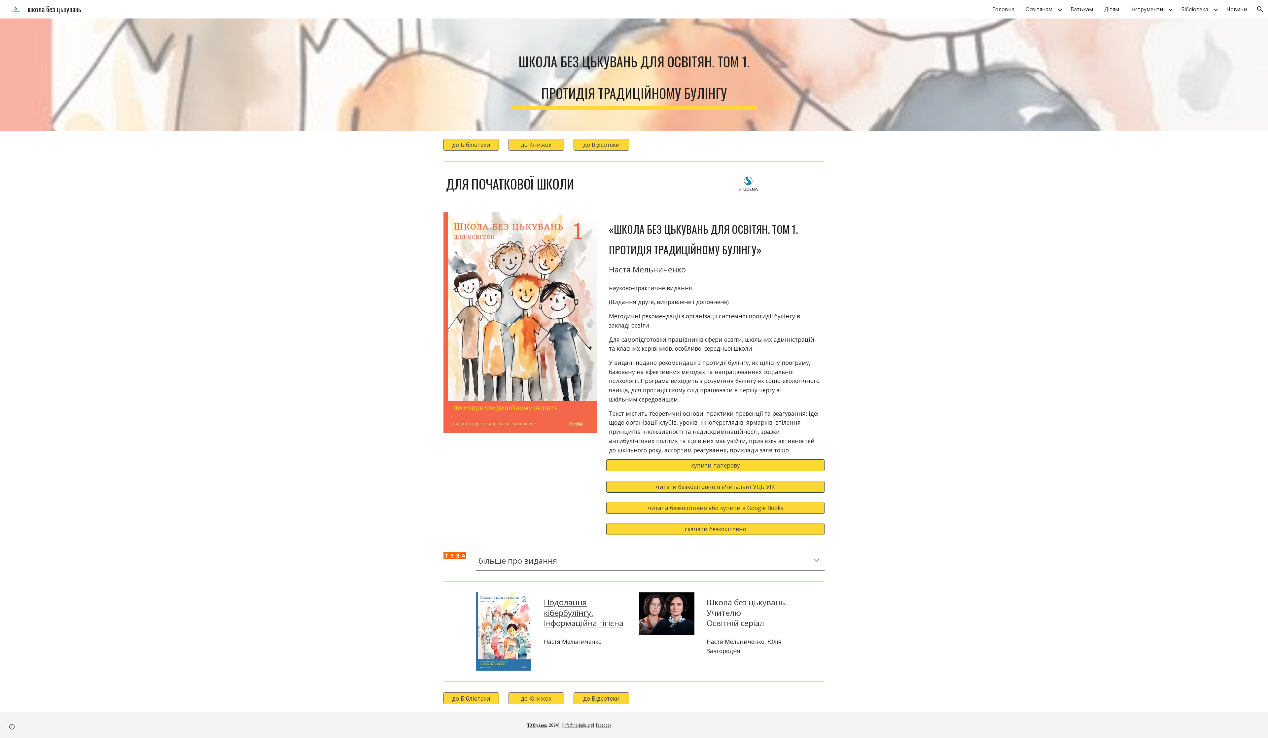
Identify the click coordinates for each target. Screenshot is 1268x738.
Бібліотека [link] (1194, 9)
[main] (634, 74)
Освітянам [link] (1039, 9)
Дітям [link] (1111, 9)
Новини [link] (1236, 9)
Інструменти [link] (1146, 9)
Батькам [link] (1082, 9)
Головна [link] (1003, 9)
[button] (1260, 9)
